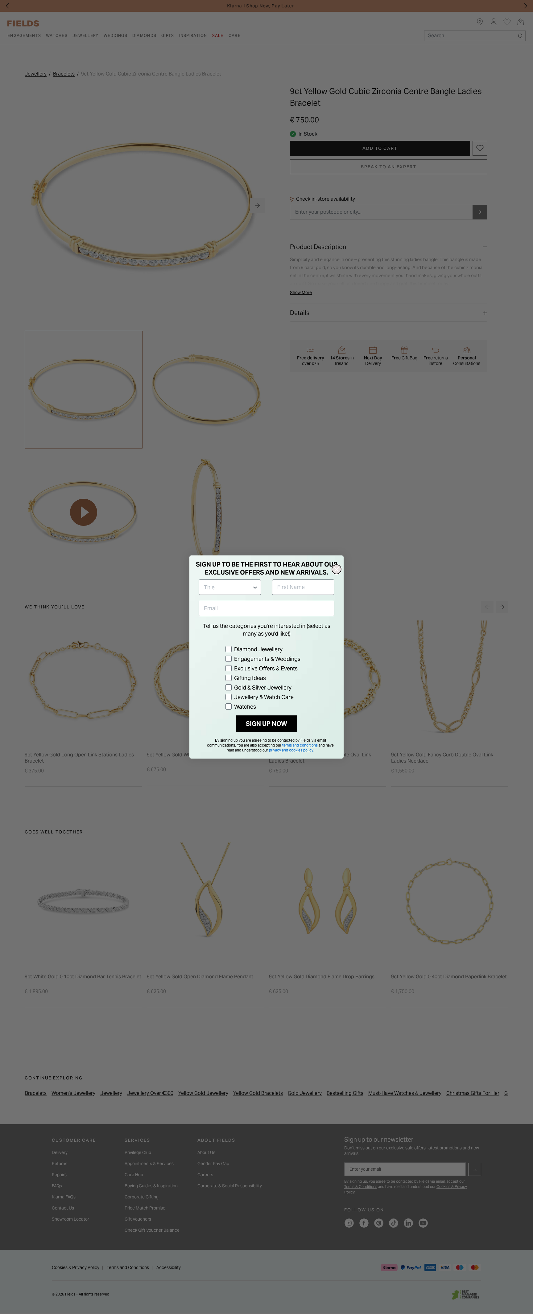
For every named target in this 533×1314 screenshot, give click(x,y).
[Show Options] (255, 587)
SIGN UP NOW (266, 724)
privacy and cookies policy (291, 750)
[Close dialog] (336, 569)
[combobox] (228, 587)
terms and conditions (300, 745)
